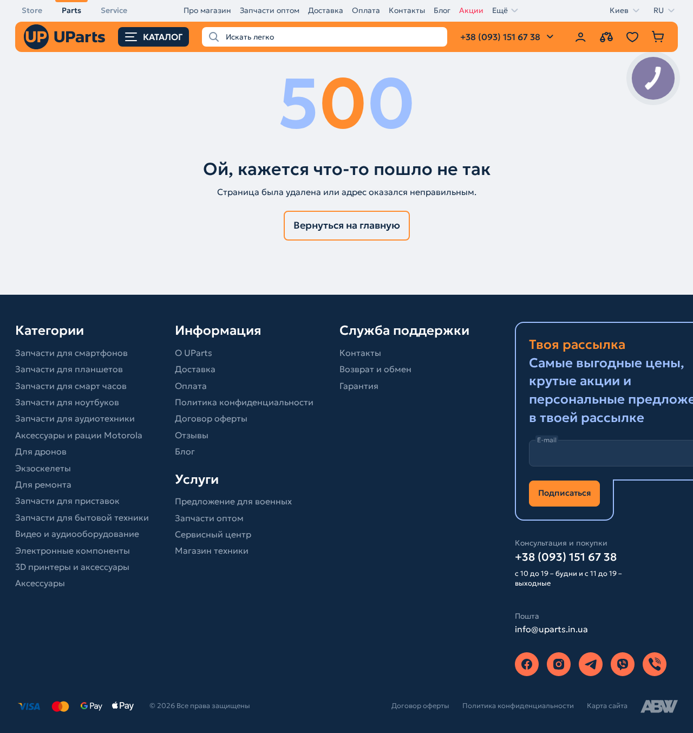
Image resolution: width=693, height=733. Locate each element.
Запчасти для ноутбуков (67, 402)
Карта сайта (607, 705)
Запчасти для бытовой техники (82, 517)
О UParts (193, 352)
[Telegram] (591, 664)
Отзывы (191, 435)
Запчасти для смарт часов (71, 385)
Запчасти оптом (269, 10)
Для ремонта (43, 484)
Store (32, 10)
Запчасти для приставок (67, 500)
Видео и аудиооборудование (77, 533)
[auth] (580, 37)
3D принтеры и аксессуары (72, 566)
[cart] (658, 37)
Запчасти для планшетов (69, 369)
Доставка (325, 10)
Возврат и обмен (375, 369)
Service (114, 10)
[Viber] (623, 664)
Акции (471, 10)
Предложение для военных (233, 501)
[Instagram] (559, 664)
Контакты (407, 10)
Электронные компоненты (72, 550)
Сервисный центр (213, 534)
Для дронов (41, 451)
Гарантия (358, 385)
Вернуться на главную (346, 225)
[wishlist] (632, 37)
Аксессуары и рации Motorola (78, 435)
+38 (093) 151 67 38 (566, 557)
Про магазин (207, 10)
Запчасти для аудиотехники (75, 418)
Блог (442, 10)
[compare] (606, 37)
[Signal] (654, 664)
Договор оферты (211, 418)
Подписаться (564, 493)
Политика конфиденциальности (244, 402)
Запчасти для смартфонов (71, 352)
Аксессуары (40, 583)
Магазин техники (212, 550)
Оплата (366, 10)
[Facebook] (527, 664)
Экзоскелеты (43, 468)
